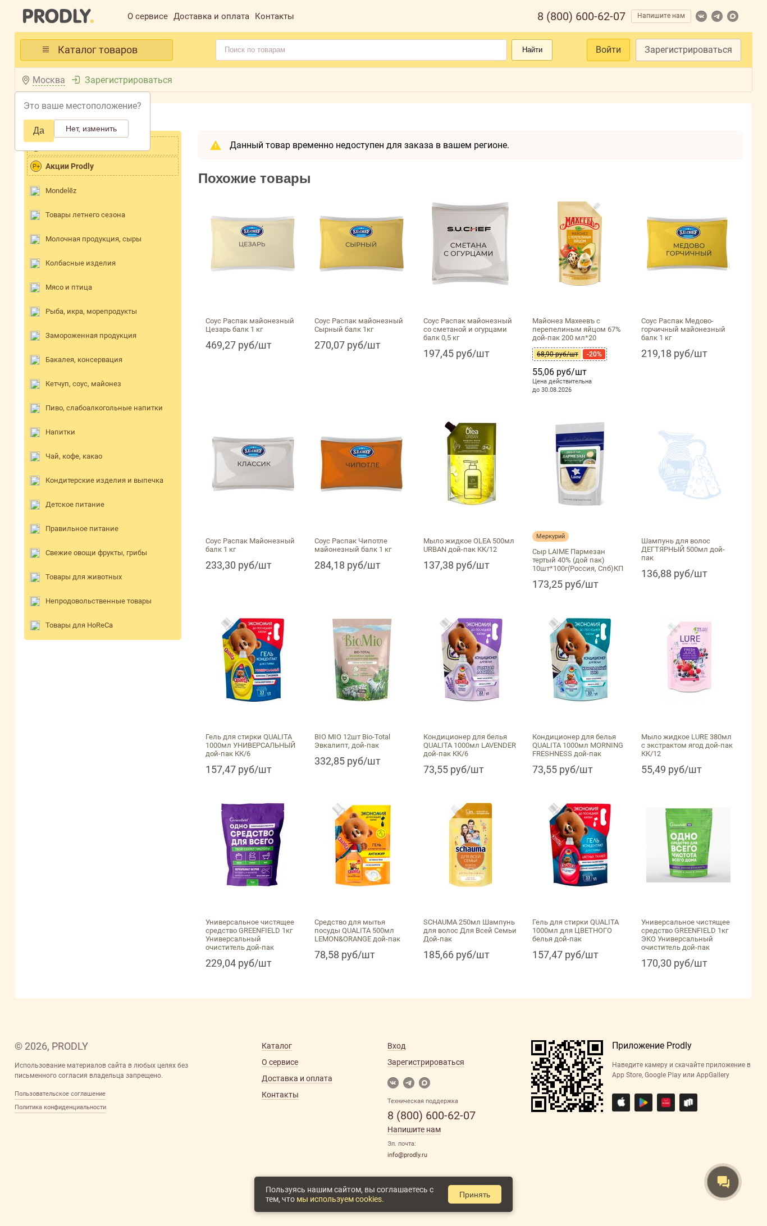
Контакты (274, 16)
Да (38, 130)
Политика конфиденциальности (60, 1107)
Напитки (60, 432)
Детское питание (74, 504)
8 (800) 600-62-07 (581, 16)
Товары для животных (83, 577)
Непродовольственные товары (98, 601)
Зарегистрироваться (688, 49)
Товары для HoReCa (79, 625)
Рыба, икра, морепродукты (91, 311)
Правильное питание (81, 528)
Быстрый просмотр (253, 299)
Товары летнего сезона (85, 215)
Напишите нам (661, 16)
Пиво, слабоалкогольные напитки (104, 408)
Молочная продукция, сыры (93, 239)
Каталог (277, 1045)
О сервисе (147, 16)
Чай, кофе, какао (73, 456)
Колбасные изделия (80, 263)
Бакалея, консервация (83, 359)
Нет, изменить (91, 128)
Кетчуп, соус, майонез (83, 383)
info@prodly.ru (407, 1155)
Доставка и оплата (211, 16)
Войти (608, 49)
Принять (474, 1194)
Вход (396, 1045)
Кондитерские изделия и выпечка (104, 480)
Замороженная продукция (90, 335)
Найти (532, 49)
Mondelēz (60, 190)
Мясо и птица (68, 287)
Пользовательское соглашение (60, 1093)
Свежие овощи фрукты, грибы (96, 552)
